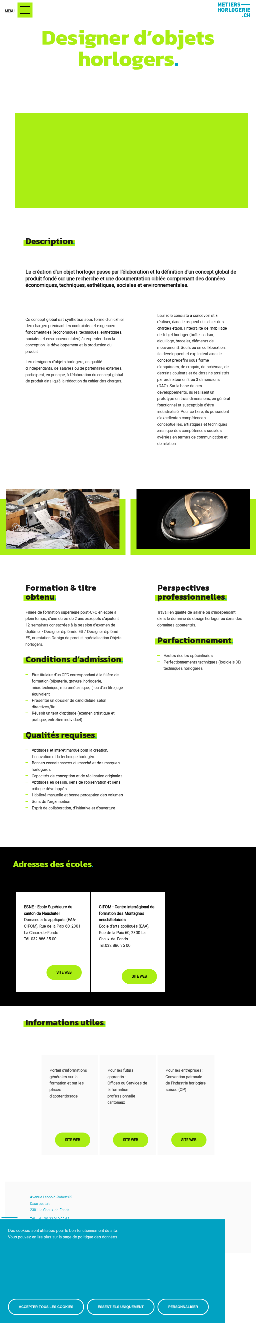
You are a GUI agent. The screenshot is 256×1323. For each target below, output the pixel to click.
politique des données (97, 1237)
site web (64, 972)
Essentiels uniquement (121, 1307)
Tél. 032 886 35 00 (40, 939)
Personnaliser (183, 1307)
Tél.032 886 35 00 (114, 945)
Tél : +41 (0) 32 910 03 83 (49, 1219)
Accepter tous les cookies (46, 1307)
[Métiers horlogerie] (232, 10)
